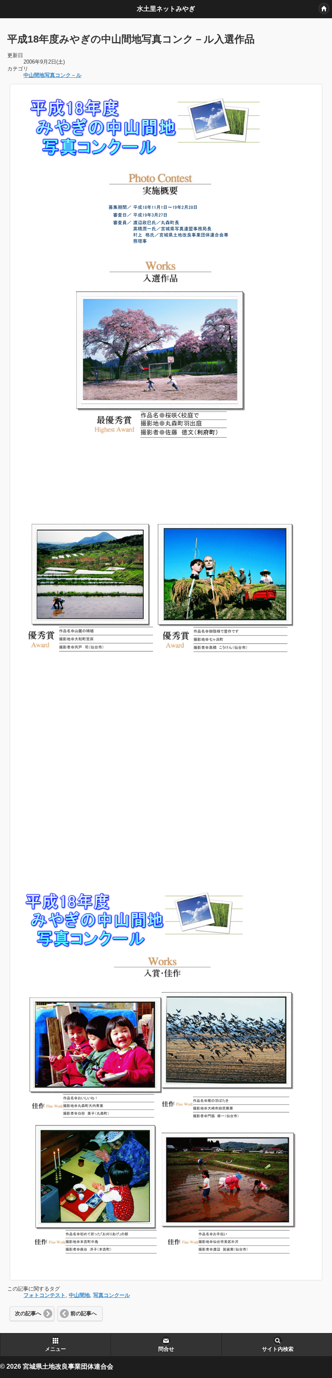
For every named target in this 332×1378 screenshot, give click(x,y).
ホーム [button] (324, 8)
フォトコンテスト (44, 1295)
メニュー (55, 1349)
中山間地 (79, 1295)
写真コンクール (111, 1295)
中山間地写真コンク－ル (52, 75)
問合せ (166, 1349)
